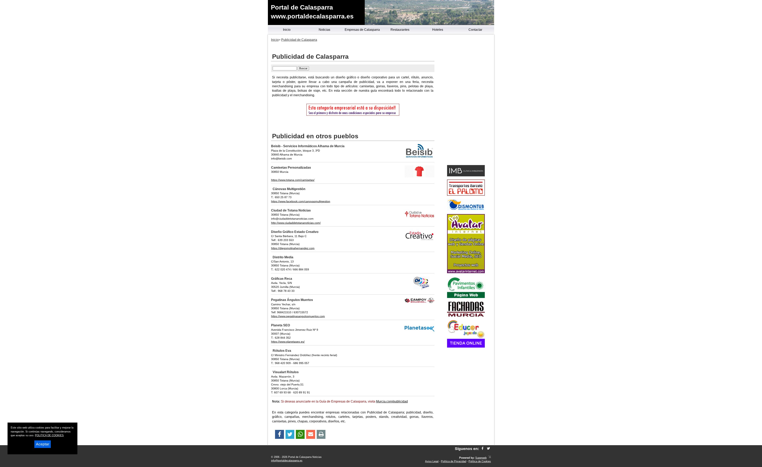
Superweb (481, 457)
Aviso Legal (432, 461)
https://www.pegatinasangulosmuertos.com (298, 316)
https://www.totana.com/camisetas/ (293, 180)
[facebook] (482, 449)
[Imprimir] (321, 434)
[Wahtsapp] (300, 434)
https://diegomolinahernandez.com (293, 248)
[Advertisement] (466, 100)
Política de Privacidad (453, 461)
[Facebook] (279, 434)
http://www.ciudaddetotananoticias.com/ (296, 222)
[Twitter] (290, 434)
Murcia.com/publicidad (392, 401)
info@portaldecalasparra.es (286, 460)
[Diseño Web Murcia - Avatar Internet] (489, 457)
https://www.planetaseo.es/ (288, 341)
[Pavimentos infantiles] (466, 297)
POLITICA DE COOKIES (49, 435)
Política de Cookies (480, 461)
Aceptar (42, 444)
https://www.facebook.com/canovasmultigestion (300, 201)
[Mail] (310, 434)
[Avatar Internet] (466, 272)
